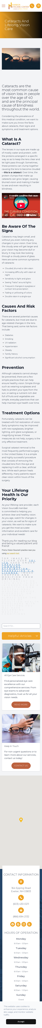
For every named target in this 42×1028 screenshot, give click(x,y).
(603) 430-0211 (21, 904)
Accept (21, 1022)
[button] (3, 6)
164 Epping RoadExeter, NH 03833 (21, 890)
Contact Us (21, 766)
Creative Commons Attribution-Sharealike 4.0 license (18, 569)
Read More (21, 705)
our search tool (13, 553)
